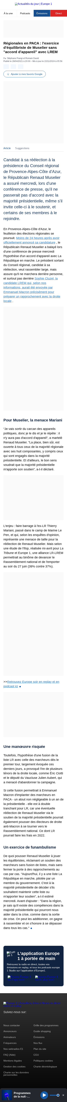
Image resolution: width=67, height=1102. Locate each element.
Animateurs (9, 1037)
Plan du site (40, 1049)
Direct (58, 13)
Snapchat (29, 1018)
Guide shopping (42, 1031)
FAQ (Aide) (9, 1054)
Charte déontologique (45, 1066)
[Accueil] (33, 3)
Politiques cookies (43, 1060)
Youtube (23, 1018)
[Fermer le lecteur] (63, 1095)
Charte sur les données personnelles (16, 1073)
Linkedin (35, 1018)
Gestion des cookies (14, 1066)
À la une (8, 13)
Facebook (17, 1018)
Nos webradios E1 (13, 1049)
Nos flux (38, 1043)
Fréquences (9, 1043)
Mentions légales (12, 1060)
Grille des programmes (46, 1025)
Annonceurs (9, 1031)
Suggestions (22, 148)
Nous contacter (11, 1025)
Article (7, 148)
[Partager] (6, 66)
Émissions (41, 13)
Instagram (11, 1018)
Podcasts (25, 13)
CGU (36, 1054)
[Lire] (44, 1095)
